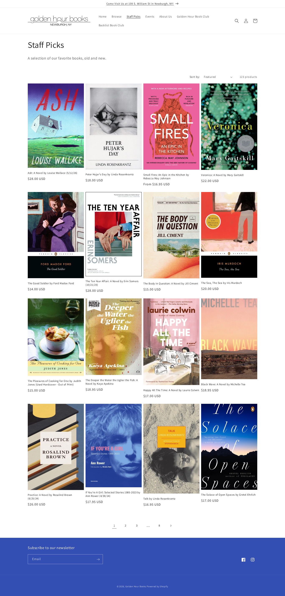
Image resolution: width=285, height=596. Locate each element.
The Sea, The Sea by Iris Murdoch (221, 283)
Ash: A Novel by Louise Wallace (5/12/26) (52, 173)
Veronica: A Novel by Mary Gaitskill (222, 175)
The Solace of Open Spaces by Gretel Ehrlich (228, 494)
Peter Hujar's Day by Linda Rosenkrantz (110, 174)
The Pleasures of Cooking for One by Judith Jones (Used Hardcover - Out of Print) (54, 382)
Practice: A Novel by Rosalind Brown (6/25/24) (50, 496)
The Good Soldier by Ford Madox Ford (51, 283)
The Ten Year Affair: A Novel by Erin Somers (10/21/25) (112, 283)
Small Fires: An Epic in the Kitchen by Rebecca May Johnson (166, 176)
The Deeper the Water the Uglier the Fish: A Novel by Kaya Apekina (112, 382)
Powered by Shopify (157, 586)
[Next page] (170, 525)
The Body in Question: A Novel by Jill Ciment (170, 283)
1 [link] (114, 525)
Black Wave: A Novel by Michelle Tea (223, 384)
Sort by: (195, 77)
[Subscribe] (98, 559)
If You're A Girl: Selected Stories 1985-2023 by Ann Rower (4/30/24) (113, 494)
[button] (236, 20)
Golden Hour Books (135, 586)
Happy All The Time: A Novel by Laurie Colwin (171, 390)
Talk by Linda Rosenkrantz (159, 498)
